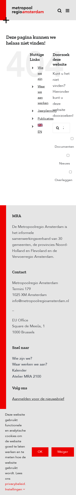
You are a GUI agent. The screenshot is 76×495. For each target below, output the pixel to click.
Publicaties (46, 118)
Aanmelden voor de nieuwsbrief (38, 398)
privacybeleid (15, 484)
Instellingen (14, 489)
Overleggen (63, 180)
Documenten (64, 146)
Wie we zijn (40, 73)
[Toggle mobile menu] (68, 10)
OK (40, 452)
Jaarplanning (47, 110)
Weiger (62, 452)
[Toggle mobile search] (60, 10)
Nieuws (64, 163)
